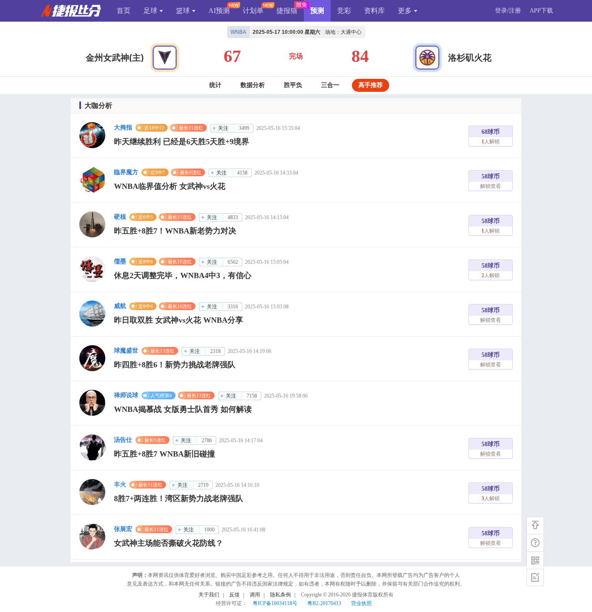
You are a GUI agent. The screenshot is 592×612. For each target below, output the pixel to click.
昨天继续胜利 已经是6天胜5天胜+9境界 (181, 141)
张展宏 (123, 529)
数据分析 (253, 85)
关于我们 (208, 595)
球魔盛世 (126, 350)
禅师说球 (126, 395)
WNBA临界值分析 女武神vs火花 (169, 186)
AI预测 (219, 10)
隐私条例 (280, 595)
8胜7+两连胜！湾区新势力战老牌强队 (178, 498)
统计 (215, 85)
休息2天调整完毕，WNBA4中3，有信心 (182, 275)
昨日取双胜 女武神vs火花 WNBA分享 (178, 320)
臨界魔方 (126, 172)
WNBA (238, 32)
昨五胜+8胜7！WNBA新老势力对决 (175, 231)
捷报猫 (286, 10)
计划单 (253, 10)
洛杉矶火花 (469, 57)
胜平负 (293, 85)
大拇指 (123, 127)
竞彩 (344, 10)
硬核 (120, 217)
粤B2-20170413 (324, 603)
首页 (123, 10)
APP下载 (541, 10)
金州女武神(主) (115, 57)
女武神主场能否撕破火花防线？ (168, 543)
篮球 (183, 10)
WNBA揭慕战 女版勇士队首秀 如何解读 (183, 409)
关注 (223, 128)
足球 (150, 10)
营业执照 (361, 603)
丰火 (120, 484)
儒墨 (120, 261)
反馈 (234, 595)
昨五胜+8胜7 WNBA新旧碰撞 (164, 454)
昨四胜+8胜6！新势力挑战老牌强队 (174, 364)
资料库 (374, 10)
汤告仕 (123, 440)
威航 (120, 306)
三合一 (330, 85)
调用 (255, 595)
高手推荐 (370, 85)
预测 (317, 10)
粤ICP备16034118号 (275, 603)
